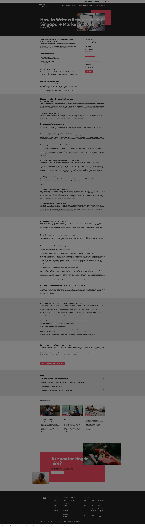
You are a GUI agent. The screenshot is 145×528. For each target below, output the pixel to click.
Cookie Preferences (111, 525)
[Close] (143, 526)
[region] (72, 526)
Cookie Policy (38, 526)
